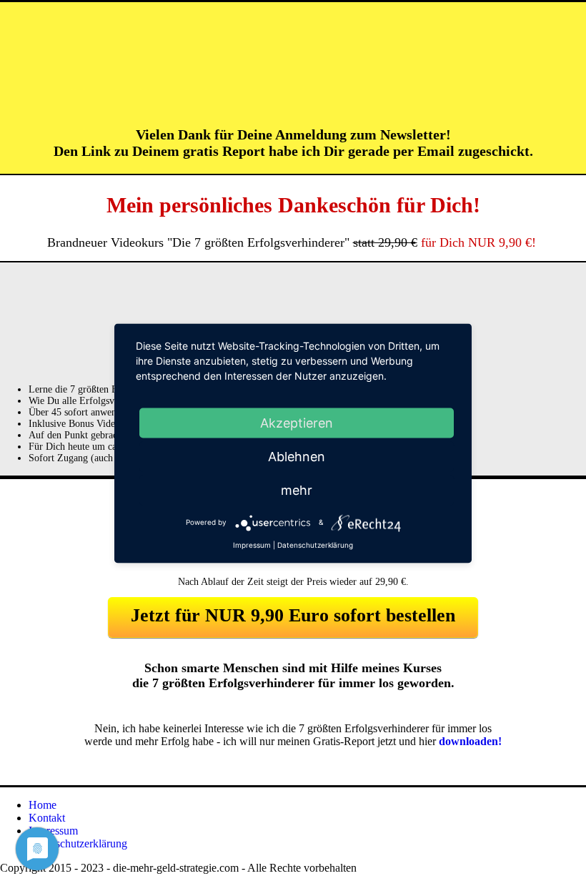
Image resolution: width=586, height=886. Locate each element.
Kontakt (47, 818)
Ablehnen (296, 455)
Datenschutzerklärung (78, 843)
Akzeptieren (296, 422)
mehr (296, 489)
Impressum (53, 831)
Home (42, 805)
